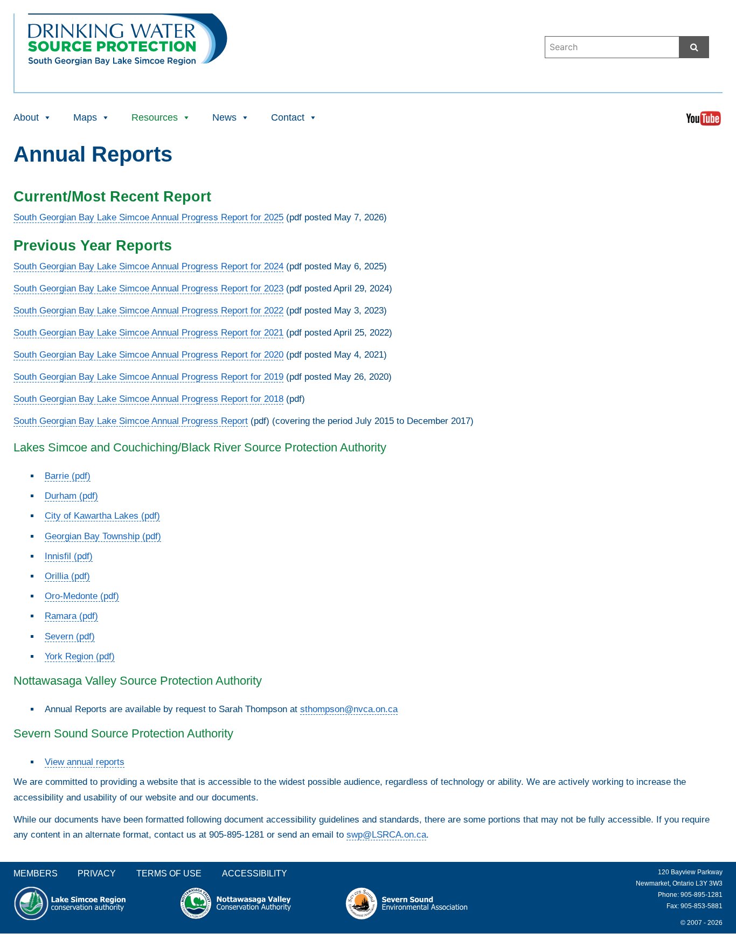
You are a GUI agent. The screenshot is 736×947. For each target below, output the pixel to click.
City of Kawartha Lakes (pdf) (102, 516)
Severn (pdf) (70, 636)
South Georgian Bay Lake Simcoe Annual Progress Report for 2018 (148, 399)
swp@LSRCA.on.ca (386, 835)
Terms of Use (169, 873)
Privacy (97, 873)
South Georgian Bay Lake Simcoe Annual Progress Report (130, 421)
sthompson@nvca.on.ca (349, 709)
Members (35, 873)
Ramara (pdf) (71, 616)
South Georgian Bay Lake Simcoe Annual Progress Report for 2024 (148, 266)
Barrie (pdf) (68, 476)
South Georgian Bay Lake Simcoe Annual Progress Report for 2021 (148, 333)
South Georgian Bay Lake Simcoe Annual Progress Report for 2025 (148, 217)
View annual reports (84, 762)
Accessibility (254, 873)
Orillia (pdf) (67, 576)
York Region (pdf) (80, 656)
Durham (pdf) (71, 496)
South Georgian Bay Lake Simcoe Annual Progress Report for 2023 (148, 288)
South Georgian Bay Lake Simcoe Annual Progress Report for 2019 (148, 377)
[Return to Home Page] (127, 57)
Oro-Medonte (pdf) (82, 596)
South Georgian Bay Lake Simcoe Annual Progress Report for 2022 (148, 310)
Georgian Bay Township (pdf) (103, 536)
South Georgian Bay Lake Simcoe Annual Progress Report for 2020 (148, 355)
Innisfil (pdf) (69, 556)
